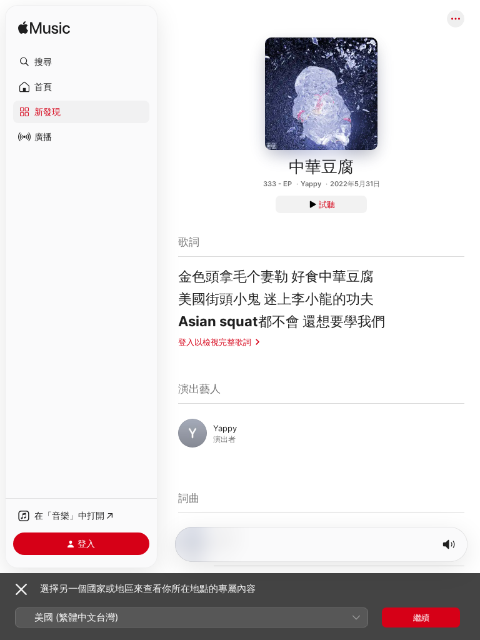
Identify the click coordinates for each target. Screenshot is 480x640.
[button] (81, 61)
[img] (44, 28)
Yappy (311, 183)
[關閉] (21, 589)
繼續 (421, 617)
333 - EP (277, 183)
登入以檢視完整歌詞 (214, 342)
